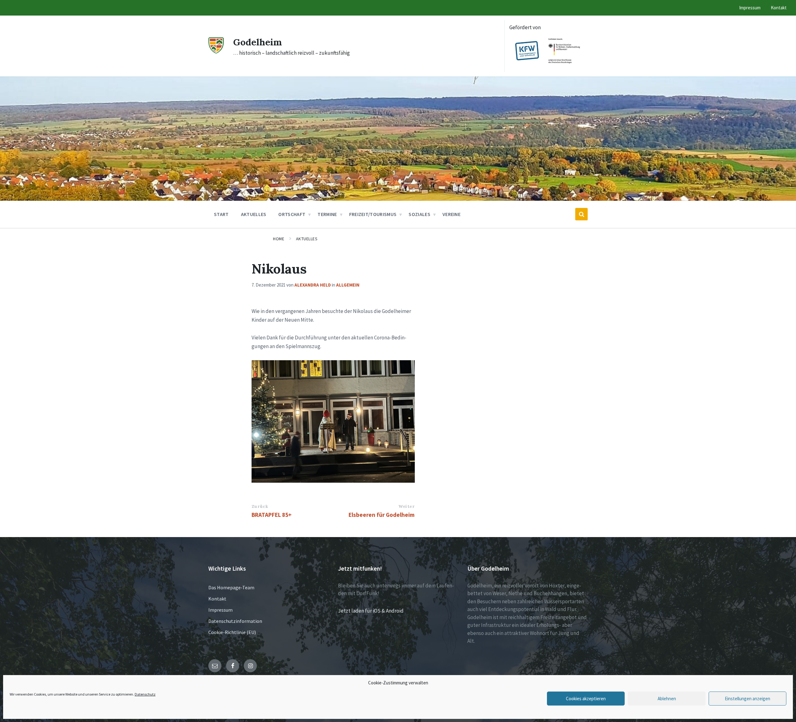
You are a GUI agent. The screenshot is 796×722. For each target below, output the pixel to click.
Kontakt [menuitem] (779, 8)
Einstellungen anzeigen (747, 698)
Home (278, 238)
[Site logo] (216, 51)
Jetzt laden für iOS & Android (371, 610)
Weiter (406, 506)
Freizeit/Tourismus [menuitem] (373, 214)
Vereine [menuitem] (451, 214)
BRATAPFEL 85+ (272, 514)
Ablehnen (667, 698)
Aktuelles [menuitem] (253, 214)
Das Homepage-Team (231, 587)
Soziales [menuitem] (419, 214)
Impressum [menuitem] (750, 8)
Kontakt (217, 599)
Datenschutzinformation (235, 621)
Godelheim (257, 42)
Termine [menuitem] (327, 214)
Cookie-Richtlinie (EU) (232, 632)
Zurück (260, 506)
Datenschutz (145, 694)
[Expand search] (581, 214)
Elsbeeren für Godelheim (381, 514)
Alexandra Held (312, 285)
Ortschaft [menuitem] (291, 214)
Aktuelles (307, 238)
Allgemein (347, 285)
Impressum (220, 610)
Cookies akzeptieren (586, 698)
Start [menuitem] (221, 214)
